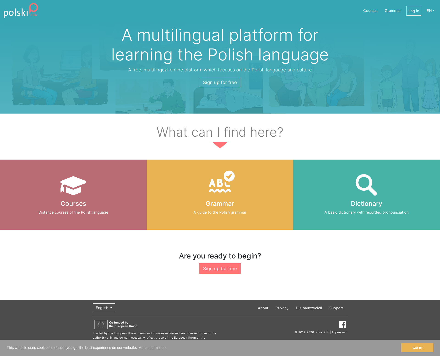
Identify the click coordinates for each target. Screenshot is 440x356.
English (102, 307)
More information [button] (152, 348)
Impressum (339, 332)
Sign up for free (220, 82)
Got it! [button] (417, 348)
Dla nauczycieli (309, 308)
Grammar (393, 10)
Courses (370, 10)
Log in (413, 10)
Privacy (282, 308)
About (263, 308)
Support (336, 308)
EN (429, 10)
